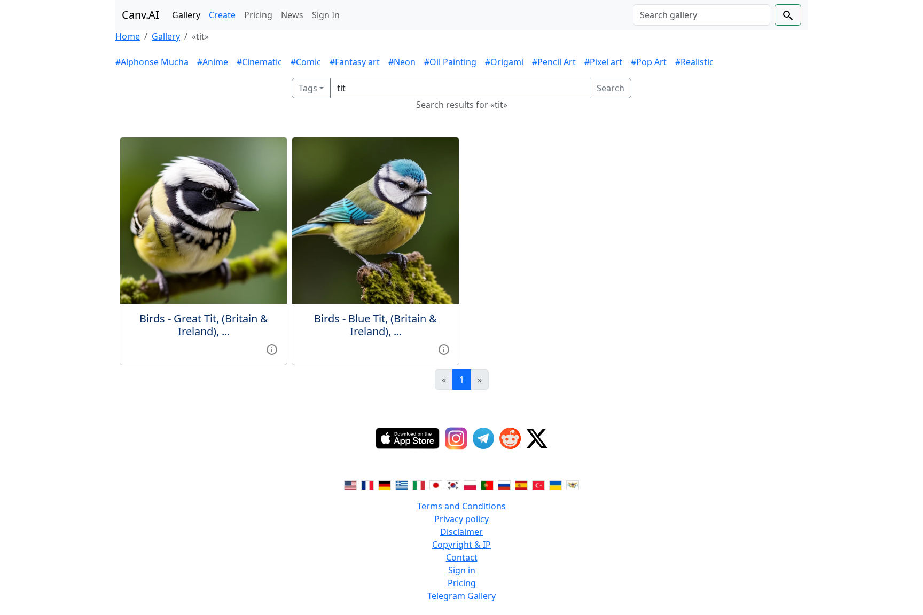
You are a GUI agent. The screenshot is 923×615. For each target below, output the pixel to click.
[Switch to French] (367, 485)
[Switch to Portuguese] (487, 485)
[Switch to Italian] (418, 485)
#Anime (212, 62)
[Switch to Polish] (470, 485)
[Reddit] (510, 438)
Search (610, 88)
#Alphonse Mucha (152, 62)
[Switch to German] (384, 485)
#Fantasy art (355, 62)
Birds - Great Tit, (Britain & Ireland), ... (203, 324)
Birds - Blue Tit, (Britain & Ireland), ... (375, 324)
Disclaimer (461, 532)
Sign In (326, 15)
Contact (462, 557)
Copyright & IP (461, 544)
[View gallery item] (271, 348)
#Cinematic (259, 62)
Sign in (461, 570)
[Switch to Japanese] (435, 485)
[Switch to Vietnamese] (572, 485)
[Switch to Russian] (504, 485)
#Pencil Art (554, 62)
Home (127, 36)
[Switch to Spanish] (521, 485)
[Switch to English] (350, 485)
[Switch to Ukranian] (555, 485)
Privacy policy (461, 519)
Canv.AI (140, 14)
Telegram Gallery (461, 596)
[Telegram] (483, 438)
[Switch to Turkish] (538, 485)
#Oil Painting (450, 62)
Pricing (258, 15)
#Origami (504, 62)
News (292, 15)
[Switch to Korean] (453, 485)
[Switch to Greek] (401, 485)
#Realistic (694, 62)
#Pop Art (649, 62)
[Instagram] (456, 438)
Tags (308, 88)
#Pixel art (603, 62)
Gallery (186, 15)
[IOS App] (408, 438)
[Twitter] (536, 438)
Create (222, 15)
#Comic (306, 62)
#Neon (402, 62)
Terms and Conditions (461, 506)
